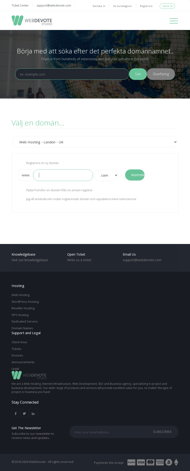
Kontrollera (138, 175)
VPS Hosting (20, 315)
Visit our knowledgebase (30, 260)
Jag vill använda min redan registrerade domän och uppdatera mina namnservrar (81, 199)
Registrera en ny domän (42, 163)
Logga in (167, 6)
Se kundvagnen (122, 6)
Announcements (23, 362)
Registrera (146, 6)
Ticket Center (20, 5)
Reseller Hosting (23, 308)
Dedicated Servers (25, 321)
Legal (15, 368)
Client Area (19, 342)
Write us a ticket (79, 260)
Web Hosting (20, 295)
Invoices (17, 355)
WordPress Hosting (25, 302)
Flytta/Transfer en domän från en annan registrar (59, 190)
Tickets (16, 349)
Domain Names (22, 328)
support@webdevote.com (54, 5)
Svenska (97, 6)
